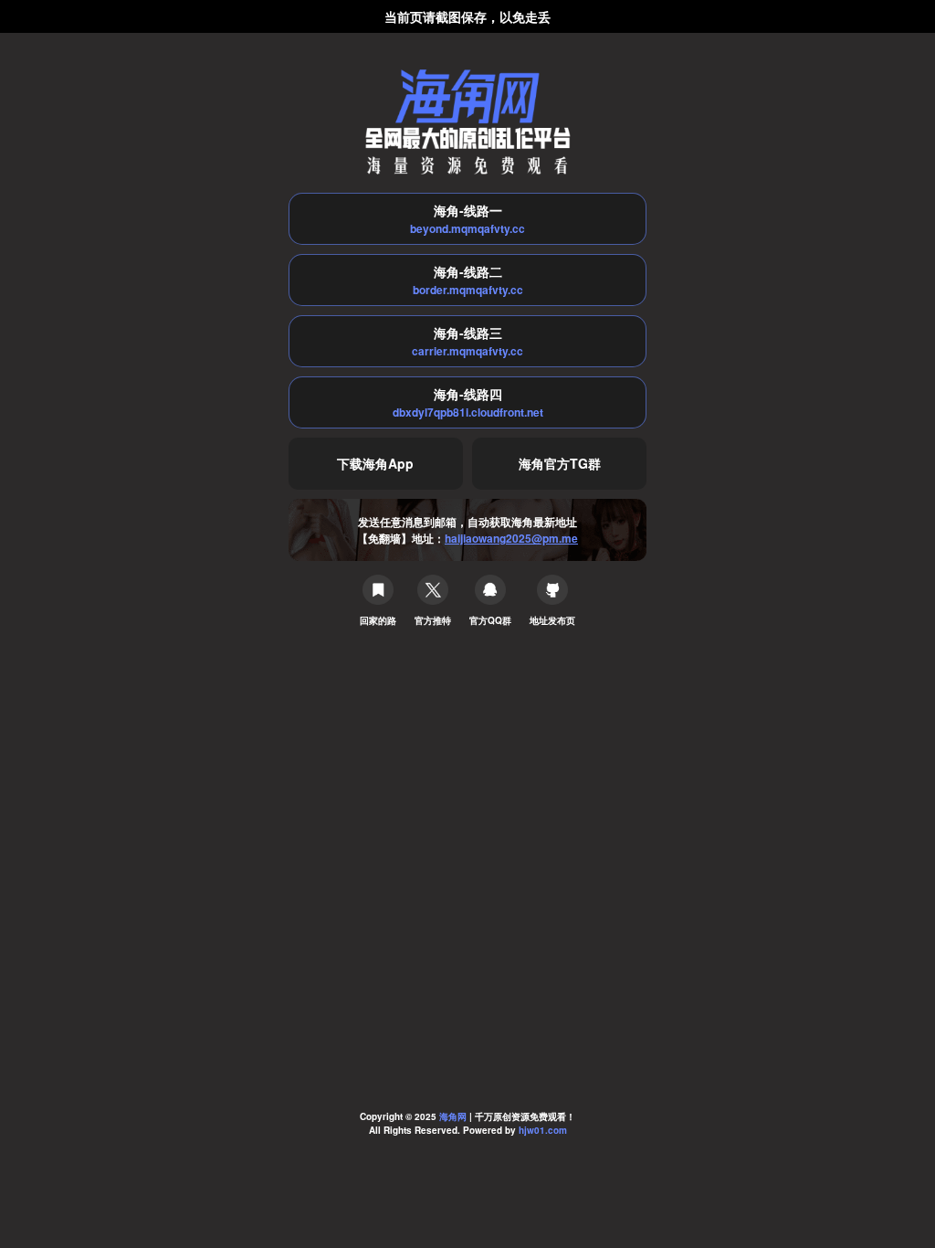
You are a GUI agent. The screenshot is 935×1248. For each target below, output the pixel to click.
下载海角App (375, 463)
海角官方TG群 (560, 463)
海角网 (453, 1116)
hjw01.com (543, 1130)
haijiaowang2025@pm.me (511, 538)
